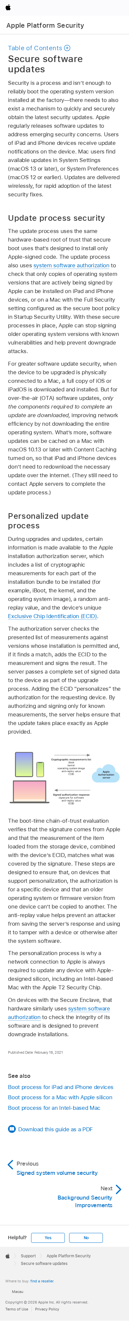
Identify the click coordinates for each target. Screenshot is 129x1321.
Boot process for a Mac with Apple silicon (60, 1097)
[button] (39, 48)
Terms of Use (16, 1309)
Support (28, 1256)
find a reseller (41, 1281)
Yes (48, 1238)
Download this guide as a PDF (55, 1129)
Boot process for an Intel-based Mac (54, 1108)
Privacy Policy (47, 1309)
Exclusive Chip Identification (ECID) (52, 616)
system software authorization (71, 265)
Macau (17, 1291)
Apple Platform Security (45, 25)
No (86, 1238)
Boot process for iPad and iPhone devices (60, 1087)
